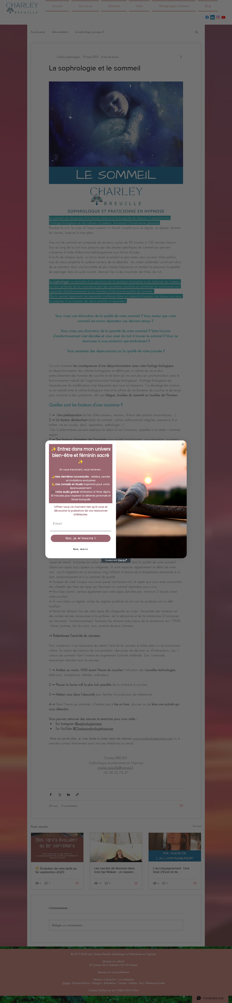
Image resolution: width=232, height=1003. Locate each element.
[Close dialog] (183, 444)
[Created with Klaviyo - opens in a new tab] (116, 560)
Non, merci (80, 549)
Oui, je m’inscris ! (81, 538)
